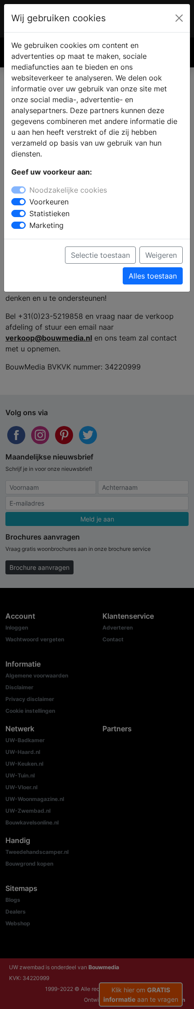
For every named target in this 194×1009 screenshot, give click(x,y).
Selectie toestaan (100, 255)
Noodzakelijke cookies (68, 189)
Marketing (46, 225)
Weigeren (161, 255)
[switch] (18, 201)
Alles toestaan (153, 275)
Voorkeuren (49, 201)
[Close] (179, 18)
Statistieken (49, 213)
